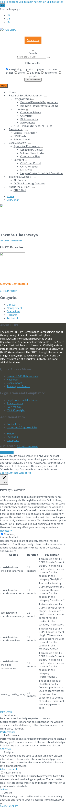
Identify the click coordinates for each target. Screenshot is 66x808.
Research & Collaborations (22, 376)
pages (41, 69)
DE (8, 18)
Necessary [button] (6, 530)
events (21, 72)
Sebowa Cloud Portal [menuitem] (32, 153)
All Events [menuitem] (20, 180)
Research (12, 314)
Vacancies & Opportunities (22, 427)
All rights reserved (27, 446)
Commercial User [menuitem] (30, 156)
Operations (13, 311)
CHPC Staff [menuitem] (20, 190)
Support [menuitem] (19, 159)
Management (14, 308)
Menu (3, 85)
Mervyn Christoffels (14, 283)
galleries (35, 72)
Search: (33, 53)
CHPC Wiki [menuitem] (26, 170)
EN (2, 5)
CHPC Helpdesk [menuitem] (29, 166)
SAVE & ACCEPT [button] (9, 806)
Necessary (10, 534)
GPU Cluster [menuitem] (21, 136)
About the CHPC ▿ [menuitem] (19, 186)
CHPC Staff (13, 199)
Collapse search (33, 79)
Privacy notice (15, 403)
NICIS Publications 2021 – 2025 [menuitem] (33, 126)
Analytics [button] (5, 748)
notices (53, 69)
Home (10, 196)
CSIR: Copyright (16, 410)
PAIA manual (14, 406)
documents (51, 72)
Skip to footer (55, 1)
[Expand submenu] (45, 96)
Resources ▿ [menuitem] (16, 129)
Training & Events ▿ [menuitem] (20, 176)
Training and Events (18, 386)
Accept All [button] (25, 472)
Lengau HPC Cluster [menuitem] (25, 132)
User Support (14, 383)
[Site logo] (8, 29)
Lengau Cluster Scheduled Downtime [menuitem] (41, 173)
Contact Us (13, 424)
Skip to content (9, 1)
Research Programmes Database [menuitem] (39, 105)
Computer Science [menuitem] (30, 112)
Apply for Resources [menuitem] (27, 146)
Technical (12, 318)
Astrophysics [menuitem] (27, 122)
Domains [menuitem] (19, 109)
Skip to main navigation (32, 1)
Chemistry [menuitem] (26, 115)
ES (8, 22)
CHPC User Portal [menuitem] (30, 163)
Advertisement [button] (8, 769)
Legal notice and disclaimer (22, 400)
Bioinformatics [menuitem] (29, 119)
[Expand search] (33, 50)
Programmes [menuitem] (22, 98)
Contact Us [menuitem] (33, 40)
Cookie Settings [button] (9, 472)
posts (29, 69)
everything (15, 69)
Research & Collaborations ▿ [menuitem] (25, 95)
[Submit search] (48, 57)
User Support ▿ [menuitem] (17, 142)
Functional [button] (6, 711)
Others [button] (4, 789)
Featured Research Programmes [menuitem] (39, 102)
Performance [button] (7, 732)
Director (11, 304)
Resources (13, 379)
